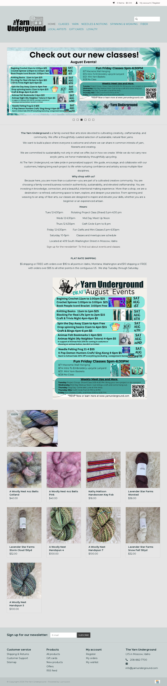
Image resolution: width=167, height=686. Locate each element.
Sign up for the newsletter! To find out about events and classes (83, 246)
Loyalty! (91, 29)
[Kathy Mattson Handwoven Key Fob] (103, 470)
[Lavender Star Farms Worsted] (143, 470)
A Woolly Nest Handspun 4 (57, 548)
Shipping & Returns (18, 654)
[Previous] (13, 82)
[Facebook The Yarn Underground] (145, 635)
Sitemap (11, 662)
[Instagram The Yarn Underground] (157, 635)
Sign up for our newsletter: (27, 635)
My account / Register (149, 3)
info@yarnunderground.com (142, 668)
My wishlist (92, 662)
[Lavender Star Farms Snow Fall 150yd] (143, 525)
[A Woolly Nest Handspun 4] (63, 525)
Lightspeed (65, 681)
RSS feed (51, 670)
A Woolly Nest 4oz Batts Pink (63, 493)
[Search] (136, 19)
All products (53, 654)
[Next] (154, 82)
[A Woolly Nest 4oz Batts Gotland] (24, 470)
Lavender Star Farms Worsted (140, 493)
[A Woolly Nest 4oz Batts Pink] (63, 470)
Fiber (144, 24)
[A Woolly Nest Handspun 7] (103, 525)
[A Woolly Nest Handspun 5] (24, 581)
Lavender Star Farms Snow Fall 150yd (140, 548)
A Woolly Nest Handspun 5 (17, 604)
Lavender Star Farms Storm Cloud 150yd (22, 548)
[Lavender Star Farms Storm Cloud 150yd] (24, 525)
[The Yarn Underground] (27, 24)
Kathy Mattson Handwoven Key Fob (101, 493)
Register (91, 654)
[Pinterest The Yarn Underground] (151, 635)
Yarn (75, 24)
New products (54, 662)
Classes (63, 24)
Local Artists (57, 29)
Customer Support (17, 658)
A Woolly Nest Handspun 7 (97, 548)
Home (52, 24)
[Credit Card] (156, 681)
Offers (49, 666)
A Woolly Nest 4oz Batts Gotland (23, 493)
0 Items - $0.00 (124, 3)
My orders (91, 658)
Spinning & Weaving (124, 24)
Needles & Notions (94, 24)
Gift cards (76, 29)
